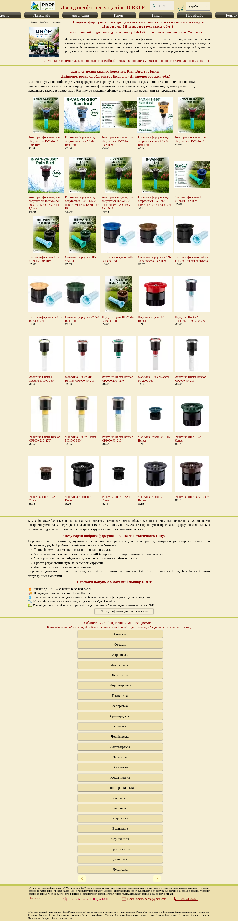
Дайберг (204, 915)
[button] (42, 15)
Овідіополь (34, 918)
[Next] (82, 878)
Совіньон (184, 915)
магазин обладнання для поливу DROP (108, 32)
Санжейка (204, 911)
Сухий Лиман (96, 915)
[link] (181, 7)
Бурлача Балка (147, 915)
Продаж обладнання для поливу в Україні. (152, 893)
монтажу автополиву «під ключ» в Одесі (77, 601)
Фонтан (109, 915)
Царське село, (66, 918)
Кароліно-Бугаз (46, 915)
